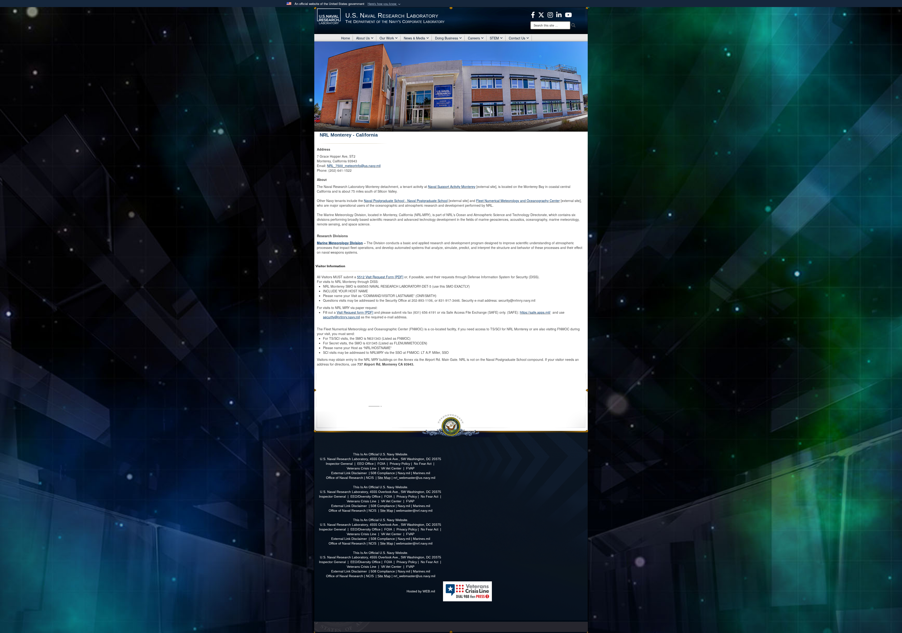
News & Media (414, 38)
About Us (363, 38)
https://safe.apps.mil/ (535, 312)
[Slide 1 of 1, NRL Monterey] (451, 87)
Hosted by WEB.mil (421, 591)
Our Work (387, 38)
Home (345, 38)
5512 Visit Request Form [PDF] (380, 277)
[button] (384, 3)
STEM (494, 38)
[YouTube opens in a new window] (568, 14)
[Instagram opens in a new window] (550, 14)
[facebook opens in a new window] (533, 14)
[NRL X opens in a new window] (541, 14)
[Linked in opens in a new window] (559, 14)
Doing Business (446, 38)
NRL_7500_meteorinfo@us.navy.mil (354, 165)
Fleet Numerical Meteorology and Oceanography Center (518, 200)
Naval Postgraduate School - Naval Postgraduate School (406, 200)
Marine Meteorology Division (340, 242)
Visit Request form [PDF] (355, 312)
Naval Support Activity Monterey (451, 186)
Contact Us (517, 38)
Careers (474, 38)
